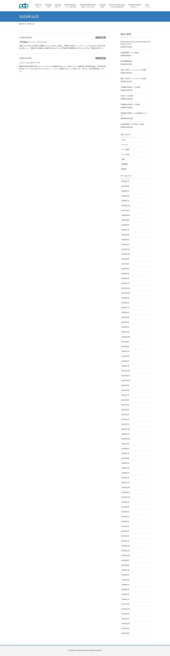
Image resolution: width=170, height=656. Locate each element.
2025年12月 (125, 205)
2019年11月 (125, 492)
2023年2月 (125, 332)
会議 (123, 159)
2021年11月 (125, 376)
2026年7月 (125, 181)
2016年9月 (125, 614)
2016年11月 (125, 609)
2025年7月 (125, 230)
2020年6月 (125, 458)
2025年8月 (125, 225)
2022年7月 (125, 351)
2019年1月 (125, 541)
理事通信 (124, 164)
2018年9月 (125, 560)
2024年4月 (125, 269)
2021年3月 (125, 414)
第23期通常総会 (126, 61)
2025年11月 (125, 210)
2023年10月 (125, 293)
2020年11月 (125, 434)
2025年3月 (125, 240)
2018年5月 (125, 580)
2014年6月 (125, 628)
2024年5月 (125, 264)
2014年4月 (125, 633)
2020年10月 (125, 439)
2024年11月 (125, 249)
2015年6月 (125, 619)
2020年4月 (125, 468)
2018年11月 (125, 551)
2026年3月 (125, 191)
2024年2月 (125, 278)
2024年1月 (125, 283)
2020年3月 (125, 473)
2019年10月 (125, 497)
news (123, 140)
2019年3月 (125, 531)
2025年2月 (125, 244)
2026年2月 (125, 196)
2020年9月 (125, 444)
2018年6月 (125, 575)
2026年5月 (125, 186)
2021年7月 (125, 395)
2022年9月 (125, 342)
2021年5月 (125, 405)
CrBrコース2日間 (127, 96)
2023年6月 (125, 312)
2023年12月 (125, 288)
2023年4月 (125, 322)
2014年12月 (125, 623)
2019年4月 (125, 526)
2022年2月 (125, 361)
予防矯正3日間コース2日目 (130, 104)
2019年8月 (125, 507)
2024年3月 (125, 273)
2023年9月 (125, 298)
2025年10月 (125, 215)
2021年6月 (125, 400)
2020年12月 (125, 429)
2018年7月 (125, 570)
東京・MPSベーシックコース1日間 (133, 78)
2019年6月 (125, 517)
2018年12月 (125, 546)
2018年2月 (125, 594)
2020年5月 (125, 463)
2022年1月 (125, 366)
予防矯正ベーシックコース (33, 42)
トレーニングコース (29, 62)
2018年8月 (125, 565)
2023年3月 (125, 327)
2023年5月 (125, 317)
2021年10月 (125, 380)
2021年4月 (125, 410)
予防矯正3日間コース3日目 (130, 87)
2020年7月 (125, 453)
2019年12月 (125, 487)
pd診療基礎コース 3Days (130, 52)
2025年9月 (125, 220)
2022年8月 (125, 346)
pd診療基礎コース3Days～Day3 (132, 124)
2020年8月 (125, 449)
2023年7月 (125, 308)
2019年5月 (125, 521)
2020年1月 (125, 482)
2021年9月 (125, 385)
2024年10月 (125, 254)
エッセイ (124, 144)
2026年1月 (125, 201)
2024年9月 (125, 259)
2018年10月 (125, 555)
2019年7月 (125, 512)
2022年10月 (125, 337)
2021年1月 (125, 424)
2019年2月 (125, 536)
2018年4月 (125, 585)
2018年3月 (125, 589)
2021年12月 (125, 371)
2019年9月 (125, 502)
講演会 (123, 169)
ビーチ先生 (125, 154)
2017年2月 (125, 604)
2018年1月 (125, 599)
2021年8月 (125, 390)
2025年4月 (125, 235)
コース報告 (100, 37)
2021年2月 (125, 419)
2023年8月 (125, 303)
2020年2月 (125, 478)
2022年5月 (125, 356)
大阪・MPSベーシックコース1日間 (133, 70)
